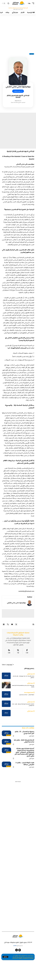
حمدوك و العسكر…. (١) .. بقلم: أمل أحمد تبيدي (24, 732)
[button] (5, 957)
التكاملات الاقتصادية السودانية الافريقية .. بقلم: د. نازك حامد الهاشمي (23, 704)
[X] (18, 651)
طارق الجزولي (31, 736)
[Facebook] (27, 651)
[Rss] (16, 950)
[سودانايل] (19, 3)
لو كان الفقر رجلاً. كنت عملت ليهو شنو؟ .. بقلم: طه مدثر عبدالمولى (23, 676)
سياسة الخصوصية (28, 958)
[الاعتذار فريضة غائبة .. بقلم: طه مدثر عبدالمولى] (6, 742)
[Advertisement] (18, 33)
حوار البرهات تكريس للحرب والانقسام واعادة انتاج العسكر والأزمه (23, 686)
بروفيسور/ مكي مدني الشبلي (16, 602)
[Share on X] (16, 624)
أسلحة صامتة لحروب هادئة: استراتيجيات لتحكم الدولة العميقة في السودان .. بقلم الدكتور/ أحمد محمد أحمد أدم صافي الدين (24, 752)
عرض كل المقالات (17, 91)
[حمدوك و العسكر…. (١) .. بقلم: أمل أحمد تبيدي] (6, 733)
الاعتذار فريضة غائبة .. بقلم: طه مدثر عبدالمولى (24, 741)
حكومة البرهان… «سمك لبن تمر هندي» (26, 694)
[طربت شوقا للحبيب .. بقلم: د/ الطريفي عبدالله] (6, 764)
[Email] (12, 624)
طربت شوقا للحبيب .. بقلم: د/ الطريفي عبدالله (24, 763)
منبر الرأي (32, 54)
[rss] (9, 651)
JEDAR (15, 946)
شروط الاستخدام (17, 958)
